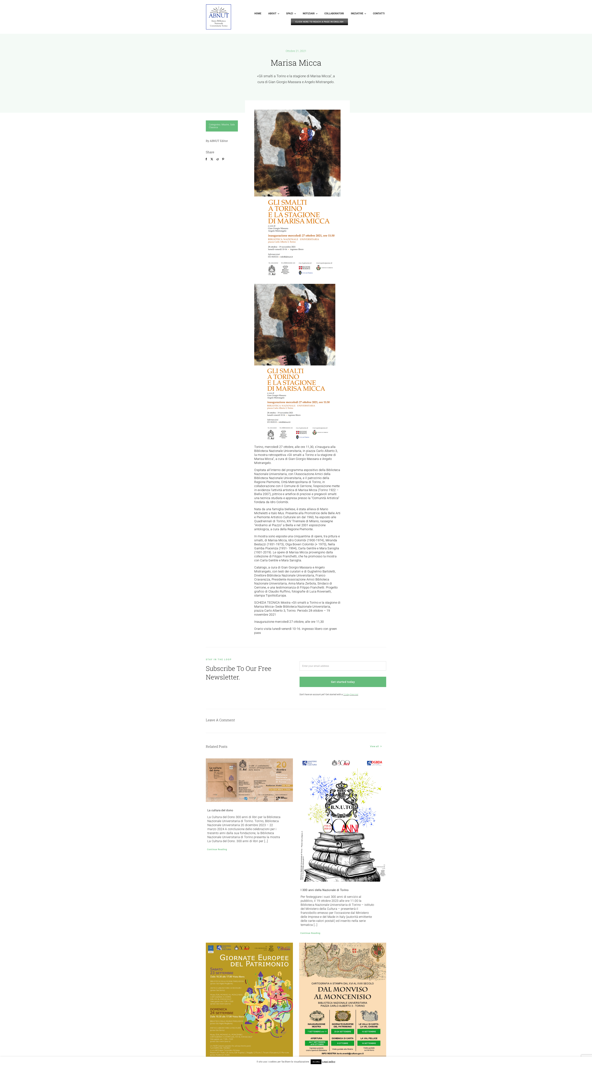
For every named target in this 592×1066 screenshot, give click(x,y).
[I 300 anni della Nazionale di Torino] (342, 820)
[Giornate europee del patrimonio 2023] (249, 1004)
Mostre (225, 124)
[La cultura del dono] (249, 780)
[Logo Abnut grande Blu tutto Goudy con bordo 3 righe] (218, 6)
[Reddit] (217, 159)
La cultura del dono (220, 810)
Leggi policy (328, 1061)
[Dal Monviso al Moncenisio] (342, 1004)
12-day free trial (350, 694)
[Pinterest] (223, 159)
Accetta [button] (316, 1062)
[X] (212, 159)
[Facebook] (206, 159)
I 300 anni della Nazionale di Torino (325, 890)
